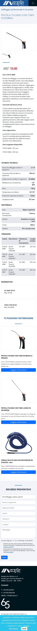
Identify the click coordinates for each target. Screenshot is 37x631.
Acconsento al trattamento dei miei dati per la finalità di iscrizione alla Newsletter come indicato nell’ (19, 550)
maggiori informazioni (18, 370)
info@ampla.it (12, 595)
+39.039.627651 (8, 590)
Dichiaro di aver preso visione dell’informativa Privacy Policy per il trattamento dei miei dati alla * (19, 545)
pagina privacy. (8, 547)
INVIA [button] (4, 557)
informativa (9, 552)
